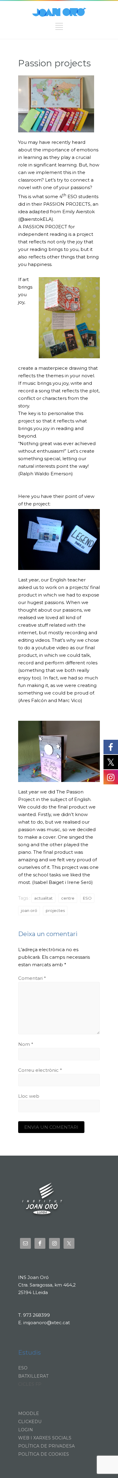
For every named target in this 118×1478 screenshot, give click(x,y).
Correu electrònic (40, 1070)
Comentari (32, 978)
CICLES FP (29, 1384)
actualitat (43, 898)
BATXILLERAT (33, 1376)
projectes (55, 910)
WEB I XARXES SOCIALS (44, 1438)
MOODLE (28, 1413)
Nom (25, 1044)
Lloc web (28, 1096)
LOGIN (25, 1429)
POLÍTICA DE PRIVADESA (46, 1446)
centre (67, 898)
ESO (87, 898)
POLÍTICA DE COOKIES (43, 1454)
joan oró (29, 910)
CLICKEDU (29, 1421)
